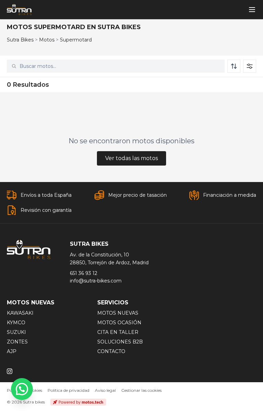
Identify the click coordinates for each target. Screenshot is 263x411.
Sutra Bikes (20, 40)
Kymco (16, 322)
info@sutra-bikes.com (96, 281)
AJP (11, 351)
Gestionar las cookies (141, 390)
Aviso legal (105, 390)
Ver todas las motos (131, 158)
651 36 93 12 (83, 273)
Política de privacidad (68, 390)
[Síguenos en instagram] (9, 371)
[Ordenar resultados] (233, 66)
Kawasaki (20, 313)
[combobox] (120, 66)
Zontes (17, 342)
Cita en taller (117, 332)
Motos (46, 40)
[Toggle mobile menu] (252, 9)
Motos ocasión (119, 322)
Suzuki (16, 332)
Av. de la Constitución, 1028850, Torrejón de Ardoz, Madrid (109, 259)
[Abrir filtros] (249, 66)
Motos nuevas (117, 313)
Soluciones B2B (120, 342)
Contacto (111, 351)
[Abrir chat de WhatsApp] (22, 389)
